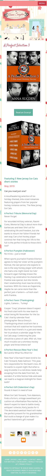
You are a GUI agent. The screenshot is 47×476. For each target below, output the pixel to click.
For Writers (9, 462)
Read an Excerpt (23, 112)
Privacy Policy (25, 464)
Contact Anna (35, 459)
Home (7, 459)
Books (14, 459)
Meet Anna (22, 459)
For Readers (21, 462)
